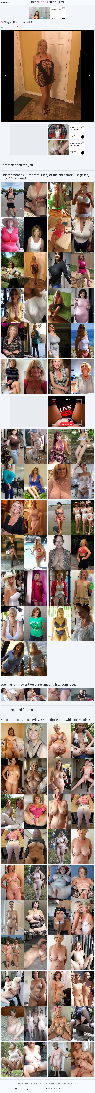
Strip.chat (54, 18)
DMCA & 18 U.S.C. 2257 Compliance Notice (63, 1088)
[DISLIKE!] (13, 26)
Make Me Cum (56, 10)
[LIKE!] (2, 26)
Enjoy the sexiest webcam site (76, 128)
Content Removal (35, 1088)
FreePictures (47, 2)
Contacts (20, 1088)
